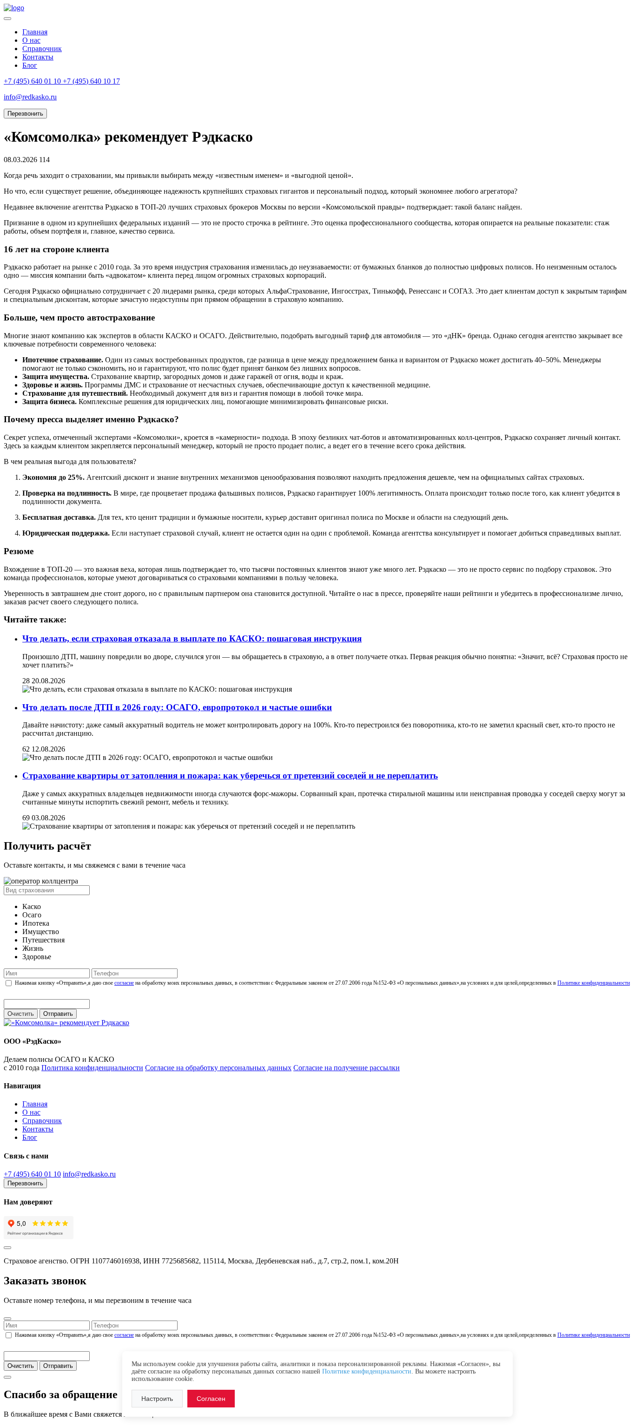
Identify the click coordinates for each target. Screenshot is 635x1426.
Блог (29, 65)
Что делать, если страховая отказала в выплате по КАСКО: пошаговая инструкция (192, 638)
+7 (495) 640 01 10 (32, 1174)
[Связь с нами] (7, 1247)
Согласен (211, 1398)
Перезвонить (25, 113)
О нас (31, 40)
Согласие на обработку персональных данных (218, 1068)
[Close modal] (7, 1318)
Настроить (157, 1398)
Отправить (58, 1013)
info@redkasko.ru (89, 1174)
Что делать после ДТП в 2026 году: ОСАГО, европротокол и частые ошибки (177, 707)
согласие (124, 983)
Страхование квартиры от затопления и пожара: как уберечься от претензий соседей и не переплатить (230, 775)
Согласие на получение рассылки (346, 1068)
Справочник (42, 48)
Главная (34, 32)
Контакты (37, 57)
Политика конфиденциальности (92, 1068)
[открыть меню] (7, 18)
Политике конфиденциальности (593, 983)
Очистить (20, 1013)
